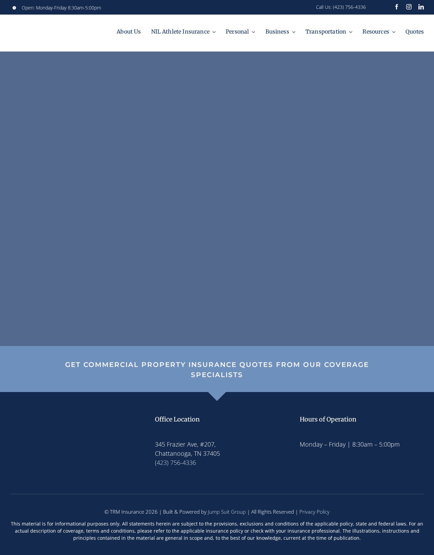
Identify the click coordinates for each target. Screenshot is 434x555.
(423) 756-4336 (349, 7)
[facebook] (396, 6)
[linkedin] (421, 6)
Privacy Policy (314, 511)
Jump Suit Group (227, 511)
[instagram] (409, 6)
